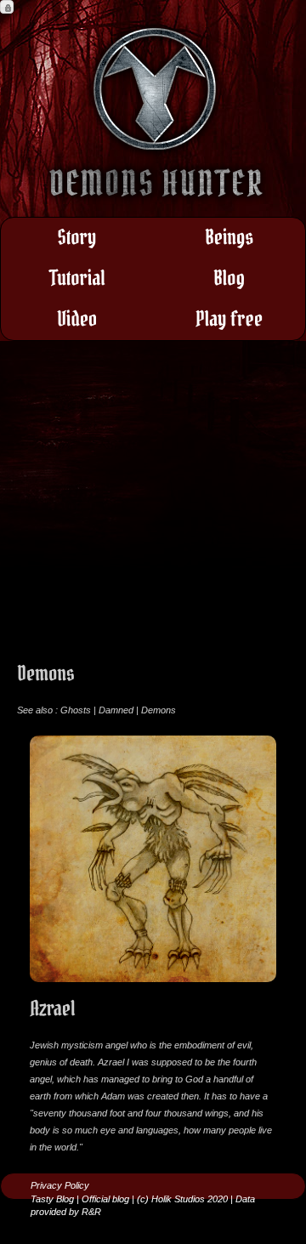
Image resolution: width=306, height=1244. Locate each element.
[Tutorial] (77, 279)
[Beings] (229, 238)
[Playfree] (229, 320)
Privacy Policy (60, 1185)
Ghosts (75, 710)
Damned (116, 710)
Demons (158, 710)
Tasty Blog (52, 1199)
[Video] (77, 320)
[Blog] (229, 279)
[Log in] (7, 7)
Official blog (105, 1199)
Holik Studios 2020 (189, 1199)
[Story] (77, 238)
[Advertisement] (153, 511)
